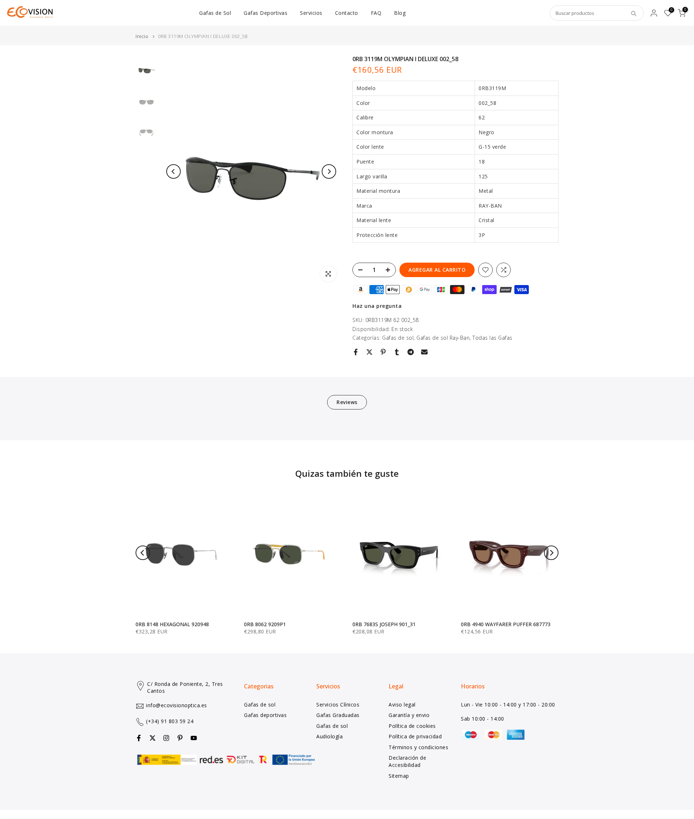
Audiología (329, 736)
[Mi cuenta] (654, 13)
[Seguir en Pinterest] (180, 738)
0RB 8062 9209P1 (265, 624)
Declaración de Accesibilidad (407, 761)
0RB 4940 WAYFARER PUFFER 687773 (506, 624)
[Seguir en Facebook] (139, 738)
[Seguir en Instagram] (166, 738)
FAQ (376, 12)
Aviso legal (402, 704)
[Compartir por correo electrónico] (424, 352)
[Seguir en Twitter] (152, 738)
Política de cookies (412, 725)
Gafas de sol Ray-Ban (443, 337)
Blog (400, 12)
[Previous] (173, 171)
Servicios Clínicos (337, 704)
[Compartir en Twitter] (369, 352)
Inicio (142, 36)
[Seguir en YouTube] (193, 738)
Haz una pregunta (377, 305)
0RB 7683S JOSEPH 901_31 (384, 624)
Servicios (311, 12)
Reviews (347, 402)
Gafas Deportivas (265, 12)
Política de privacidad (415, 736)
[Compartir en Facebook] (355, 352)
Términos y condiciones (418, 747)
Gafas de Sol (215, 12)
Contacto (346, 12)
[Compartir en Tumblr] (397, 352)
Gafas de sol (398, 337)
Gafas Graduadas (338, 715)
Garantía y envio (409, 715)
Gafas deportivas (265, 715)
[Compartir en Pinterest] (383, 352)
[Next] (329, 171)
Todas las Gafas (492, 337)
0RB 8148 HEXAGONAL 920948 (172, 624)
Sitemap (399, 775)
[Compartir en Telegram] (410, 352)
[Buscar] (634, 13)
